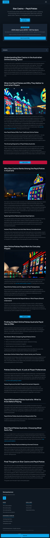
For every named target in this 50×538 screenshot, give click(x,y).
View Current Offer (25, 38)
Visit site (6, 2)
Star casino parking (7, 510)
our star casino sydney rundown (23, 283)
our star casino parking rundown (13, 380)
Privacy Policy (29, 505)
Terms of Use (28, 507)
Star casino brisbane (7, 505)
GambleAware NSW (7, 523)
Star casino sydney (7, 507)
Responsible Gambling (7, 521)
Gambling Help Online (7, 519)
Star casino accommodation (9, 512)
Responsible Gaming (30, 510)
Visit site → (25, 20)
